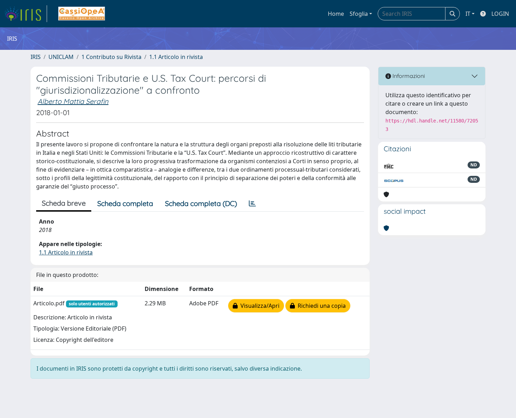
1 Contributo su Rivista (111, 57)
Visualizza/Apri (258, 306)
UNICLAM (61, 57)
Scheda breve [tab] (64, 203)
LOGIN (500, 14)
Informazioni (408, 75)
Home (336, 14)
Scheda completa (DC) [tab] (201, 203)
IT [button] (467, 14)
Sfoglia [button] (359, 14)
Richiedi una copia (320, 306)
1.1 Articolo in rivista (176, 57)
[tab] (252, 203)
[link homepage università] (82, 13)
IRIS (36, 57)
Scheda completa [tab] (125, 203)
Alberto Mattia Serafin (73, 101)
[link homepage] (25, 13)
